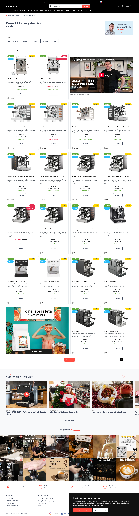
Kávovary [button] (15, 10)
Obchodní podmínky (11, 503)
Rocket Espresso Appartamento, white (18, 126)
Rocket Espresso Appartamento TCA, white (52, 176)
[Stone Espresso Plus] (86, 317)
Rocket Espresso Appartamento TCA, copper (116, 176)
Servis (39, 2)
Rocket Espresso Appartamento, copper (51, 126)
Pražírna (70, 2)
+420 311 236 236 (121, 29)
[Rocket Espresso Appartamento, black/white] (118, 113)
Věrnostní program (10, 501)
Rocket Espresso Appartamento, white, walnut (85, 126)
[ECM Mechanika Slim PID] (21, 65)
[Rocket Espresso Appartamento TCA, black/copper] (86, 214)
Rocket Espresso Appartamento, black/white (116, 126)
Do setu (11, 98)
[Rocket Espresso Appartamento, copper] (53, 113)
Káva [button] (7, 10)
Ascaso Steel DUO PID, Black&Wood (17, 281)
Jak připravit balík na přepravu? (46, 501)
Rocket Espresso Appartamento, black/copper (20, 176)
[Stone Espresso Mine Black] (118, 317)
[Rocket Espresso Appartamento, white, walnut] (86, 113)
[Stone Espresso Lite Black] (86, 267)
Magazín (45, 2)
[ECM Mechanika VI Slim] (53, 65)
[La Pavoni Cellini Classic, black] (118, 214)
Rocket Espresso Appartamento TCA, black (84, 176)
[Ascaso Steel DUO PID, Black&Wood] (21, 267)
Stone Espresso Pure (110, 281)
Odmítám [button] (87, 510)
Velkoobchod (86, 2)
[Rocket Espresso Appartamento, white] (21, 113)
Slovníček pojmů (53, 2)
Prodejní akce (77, 10)
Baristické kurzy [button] (45, 10)
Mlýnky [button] (22, 10)
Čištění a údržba (42, 503)
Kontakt (94, 2)
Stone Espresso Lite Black (79, 281)
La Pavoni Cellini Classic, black (112, 228)
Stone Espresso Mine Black (111, 331)
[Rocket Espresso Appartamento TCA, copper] (118, 163)
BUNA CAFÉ (11, 6)
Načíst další (69, 360)
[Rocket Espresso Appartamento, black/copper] (21, 163)
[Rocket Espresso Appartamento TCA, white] (53, 163)
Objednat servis (42, 500)
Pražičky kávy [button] (58, 10)
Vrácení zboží (15, 500)
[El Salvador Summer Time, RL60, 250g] (37, 330)
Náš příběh (78, 2)
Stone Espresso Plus (77, 331)
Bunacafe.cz (11, 15)
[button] (100, 2)
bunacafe (77, 430)
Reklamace (8, 500)
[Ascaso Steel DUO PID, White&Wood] (53, 267)
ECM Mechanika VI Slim (46, 78)
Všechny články (69, 420)
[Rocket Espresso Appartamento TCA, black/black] (53, 214)
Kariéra (40, 505)
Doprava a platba (10, 498)
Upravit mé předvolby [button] (100, 510)
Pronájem (88, 10)
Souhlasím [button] (78, 510)
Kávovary (18, 15)
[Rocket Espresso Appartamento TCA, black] (86, 163)
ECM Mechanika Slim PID (14, 78)
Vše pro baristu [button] (33, 10)
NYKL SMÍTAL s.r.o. (25, 513)
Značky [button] (67, 10)
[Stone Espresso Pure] (118, 267)
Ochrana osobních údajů (12, 505)
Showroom (63, 2)
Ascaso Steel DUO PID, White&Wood (50, 281)
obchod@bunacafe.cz (123, 32)
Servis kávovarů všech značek (45, 498)
